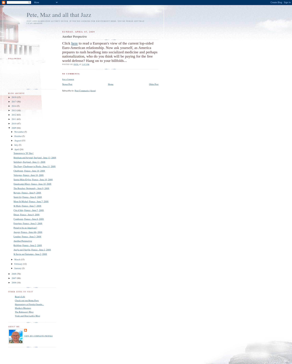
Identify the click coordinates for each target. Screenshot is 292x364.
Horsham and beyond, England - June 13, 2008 (35, 157)
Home (110, 84)
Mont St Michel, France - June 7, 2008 (31, 201)
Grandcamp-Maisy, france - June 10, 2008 (32, 183)
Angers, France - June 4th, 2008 (28, 232)
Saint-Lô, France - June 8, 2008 (28, 197)
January (18, 268)
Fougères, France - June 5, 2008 (28, 223)
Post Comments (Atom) (85, 90)
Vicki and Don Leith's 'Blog (27, 315)
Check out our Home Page (27, 300)
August (17, 140)
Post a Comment (68, 79)
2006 (14, 282)
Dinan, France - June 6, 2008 (27, 214)
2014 (14, 105)
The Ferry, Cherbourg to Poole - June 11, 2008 (35, 166)
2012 (14, 114)
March (17, 259)
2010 (14, 123)
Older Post (154, 84)
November (19, 131)
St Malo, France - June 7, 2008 (27, 205)
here (74, 43)
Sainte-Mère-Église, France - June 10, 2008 (33, 179)
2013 (14, 110)
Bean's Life (20, 296)
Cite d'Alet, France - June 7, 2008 (29, 210)
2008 (14, 273)
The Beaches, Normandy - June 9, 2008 (31, 188)
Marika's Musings (23, 308)
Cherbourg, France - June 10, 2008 (29, 170)
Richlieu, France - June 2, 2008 (28, 245)
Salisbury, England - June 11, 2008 (29, 161)
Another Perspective (23, 240)
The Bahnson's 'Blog (24, 311)
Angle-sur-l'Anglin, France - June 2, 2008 (32, 249)
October (18, 136)
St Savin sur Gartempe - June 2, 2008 (30, 254)
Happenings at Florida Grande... (29, 304)
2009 (14, 127)
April (17, 149)
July (16, 144)
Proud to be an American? (25, 227)
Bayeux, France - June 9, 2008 (27, 192)
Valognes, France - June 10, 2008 (29, 175)
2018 (14, 97)
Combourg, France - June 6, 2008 (29, 218)
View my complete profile (38, 336)
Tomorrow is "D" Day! (23, 153)
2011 (14, 119)
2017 (14, 101)
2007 (14, 278)
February (18, 263)
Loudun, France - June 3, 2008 (27, 236)
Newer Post (67, 84)
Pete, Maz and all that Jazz (59, 15)
